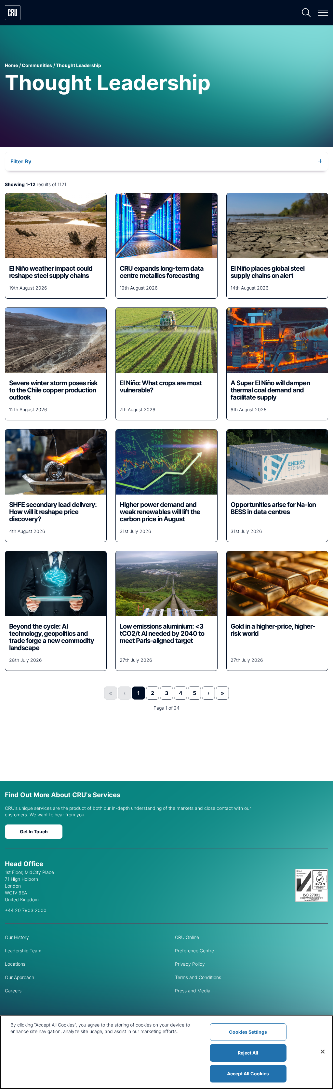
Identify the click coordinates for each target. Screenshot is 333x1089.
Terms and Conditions (198, 977)
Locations (15, 964)
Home (11, 65)
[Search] (306, 12)
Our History (17, 937)
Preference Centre (194, 950)
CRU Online (187, 937)
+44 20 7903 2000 (26, 910)
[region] (166, 1052)
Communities (37, 65)
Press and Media (192, 990)
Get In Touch (34, 831)
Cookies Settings (248, 1032)
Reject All (248, 1052)
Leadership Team (23, 950)
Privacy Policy (190, 964)
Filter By (20, 161)
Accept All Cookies (248, 1073)
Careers (13, 990)
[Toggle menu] (323, 12)
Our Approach (19, 977)
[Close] (322, 1051)
